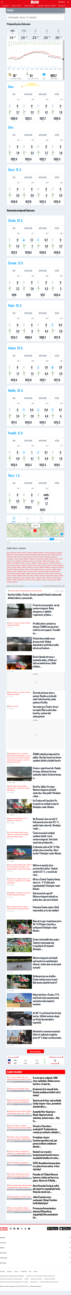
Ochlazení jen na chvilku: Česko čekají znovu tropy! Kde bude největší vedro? (45, 979)
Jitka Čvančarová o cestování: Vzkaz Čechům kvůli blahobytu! (45, 1200)
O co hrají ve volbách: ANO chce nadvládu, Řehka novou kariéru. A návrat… (46, 1080)
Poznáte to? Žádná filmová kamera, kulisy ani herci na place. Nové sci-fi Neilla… (46, 1177)
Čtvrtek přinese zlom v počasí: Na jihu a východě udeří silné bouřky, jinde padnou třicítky (44, 697)
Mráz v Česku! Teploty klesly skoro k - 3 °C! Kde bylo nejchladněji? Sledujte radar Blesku (46, 884)
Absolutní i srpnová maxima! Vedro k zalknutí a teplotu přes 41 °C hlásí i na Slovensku (47, 1034)
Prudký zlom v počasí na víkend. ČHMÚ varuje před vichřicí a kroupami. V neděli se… (46, 628)
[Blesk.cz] (35, 2)
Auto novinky (12, 1189)
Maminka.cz (11, 1141)
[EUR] (9, 1060)
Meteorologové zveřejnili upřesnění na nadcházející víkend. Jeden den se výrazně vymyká (47, 962)
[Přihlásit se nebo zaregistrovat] (68, 2)
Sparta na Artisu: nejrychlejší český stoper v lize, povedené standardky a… (47, 1103)
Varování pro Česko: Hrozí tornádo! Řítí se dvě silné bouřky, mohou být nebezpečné (45, 711)
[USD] (9, 1063)
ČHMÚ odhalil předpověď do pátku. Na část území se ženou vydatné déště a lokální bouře (47, 757)
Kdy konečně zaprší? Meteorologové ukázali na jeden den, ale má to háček (45, 896)
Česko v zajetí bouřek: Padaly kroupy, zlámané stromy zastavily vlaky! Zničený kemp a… (47, 773)
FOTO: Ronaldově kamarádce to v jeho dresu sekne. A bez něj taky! (46, 1166)
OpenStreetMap (54, 536)
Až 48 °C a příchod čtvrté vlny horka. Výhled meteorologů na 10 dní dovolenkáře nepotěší (47, 1017)
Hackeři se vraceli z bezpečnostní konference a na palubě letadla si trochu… (46, 1154)
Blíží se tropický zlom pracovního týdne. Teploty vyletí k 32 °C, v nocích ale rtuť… (45, 870)
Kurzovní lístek (13, 1057)
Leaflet (47, 536)
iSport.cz (10, 1104)
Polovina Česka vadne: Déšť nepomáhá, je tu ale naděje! (46, 908)
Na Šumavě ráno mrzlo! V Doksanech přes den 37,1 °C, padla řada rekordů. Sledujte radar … (47, 823)
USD (15, 1063)
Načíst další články (35, 1052)
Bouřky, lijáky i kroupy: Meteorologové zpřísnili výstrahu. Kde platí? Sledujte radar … (47, 791)
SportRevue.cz (12, 1165)
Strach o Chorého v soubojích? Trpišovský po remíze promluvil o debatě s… (47, 1129)
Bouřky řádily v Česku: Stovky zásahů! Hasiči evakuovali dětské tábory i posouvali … (34, 596)
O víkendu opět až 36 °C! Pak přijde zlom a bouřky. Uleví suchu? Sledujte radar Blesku (47, 850)
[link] (11, 1228)
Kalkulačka (54, 1063)
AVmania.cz (11, 1178)
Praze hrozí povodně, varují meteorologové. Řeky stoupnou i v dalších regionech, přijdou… (46, 610)
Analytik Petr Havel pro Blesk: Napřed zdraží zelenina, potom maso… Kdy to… (46, 1116)
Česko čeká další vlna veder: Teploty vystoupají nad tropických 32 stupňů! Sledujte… (46, 944)
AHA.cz (10, 1091)
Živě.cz (10, 1155)
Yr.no (7, 587)
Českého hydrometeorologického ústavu (33, 586)
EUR (15, 1060)
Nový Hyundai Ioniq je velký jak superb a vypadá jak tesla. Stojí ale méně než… (47, 1188)
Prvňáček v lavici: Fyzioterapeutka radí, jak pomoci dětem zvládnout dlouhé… (45, 1142)
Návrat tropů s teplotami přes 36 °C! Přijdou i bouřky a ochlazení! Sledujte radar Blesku (47, 925)
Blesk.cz (10, 1081)
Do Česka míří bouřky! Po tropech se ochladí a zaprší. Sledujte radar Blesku (46, 804)
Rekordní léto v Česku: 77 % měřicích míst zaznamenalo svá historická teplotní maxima (46, 999)
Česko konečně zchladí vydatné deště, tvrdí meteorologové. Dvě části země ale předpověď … (45, 837)
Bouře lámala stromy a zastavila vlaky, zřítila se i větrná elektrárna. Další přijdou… (45, 661)
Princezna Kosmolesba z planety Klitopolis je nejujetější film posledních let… (45, 1213)
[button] (53, 1229)
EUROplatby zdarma (55, 1057)
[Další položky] (68, 5)
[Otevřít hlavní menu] (2, 2)
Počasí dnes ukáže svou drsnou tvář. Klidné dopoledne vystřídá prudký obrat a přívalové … (46, 643)
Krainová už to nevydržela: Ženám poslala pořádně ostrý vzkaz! (47, 1092)
